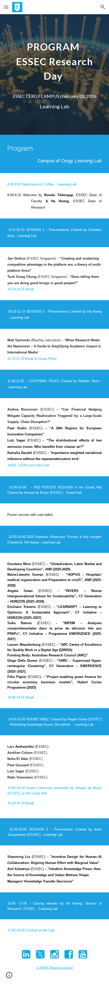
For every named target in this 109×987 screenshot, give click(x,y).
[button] (6, 7)
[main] (54, 62)
